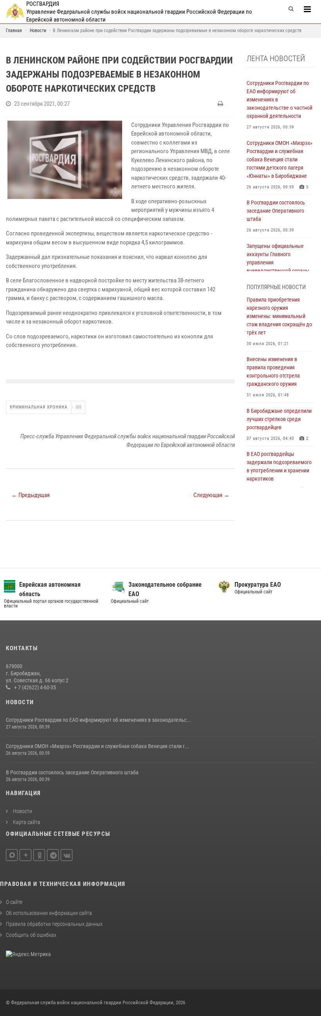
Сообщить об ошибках (31, 935)
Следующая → (211, 495)
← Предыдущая (30, 495)
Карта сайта (26, 822)
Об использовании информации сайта (49, 913)
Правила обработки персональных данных (54, 924)
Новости (22, 811)
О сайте (14, 902)
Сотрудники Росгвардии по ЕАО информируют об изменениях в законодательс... (98, 720)
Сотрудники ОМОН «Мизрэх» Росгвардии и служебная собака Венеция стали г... (97, 746)
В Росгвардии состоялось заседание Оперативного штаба (72, 772)
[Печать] (221, 103)
